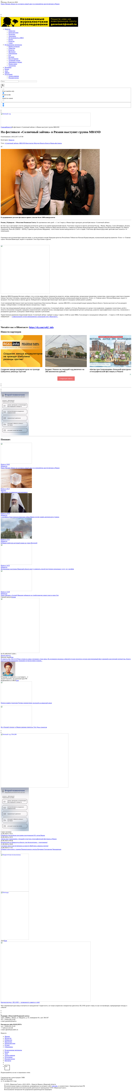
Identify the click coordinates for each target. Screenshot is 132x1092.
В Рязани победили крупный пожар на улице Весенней (19, 543)
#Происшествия (10, 1043)
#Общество (8, 1040)
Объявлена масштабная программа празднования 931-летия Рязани (23, 835)
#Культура (8, 1038)
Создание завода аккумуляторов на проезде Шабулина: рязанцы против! (24, 846)
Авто (6, 71)
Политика (12, 34)
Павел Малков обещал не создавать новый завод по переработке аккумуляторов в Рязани (30, 4)
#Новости (4, 466)
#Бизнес (3, 490)
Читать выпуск (6, 655)
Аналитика (12, 65)
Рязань (3, 9)
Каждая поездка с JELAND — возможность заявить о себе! (20, 1002)
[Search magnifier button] (2, 85)
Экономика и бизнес (15, 62)
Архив (13, 597)
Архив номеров (14, 76)
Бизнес (11, 39)
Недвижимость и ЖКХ (16, 38)
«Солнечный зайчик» (12, 143)
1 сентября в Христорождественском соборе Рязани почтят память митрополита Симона (30, 517)
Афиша (7, 72)
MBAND (22, 143)
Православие (13, 64)
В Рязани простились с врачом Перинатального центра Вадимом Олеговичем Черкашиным (31, 849)
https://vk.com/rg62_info (41, 327)
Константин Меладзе (32, 143)
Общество (12, 31)
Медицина (12, 52)
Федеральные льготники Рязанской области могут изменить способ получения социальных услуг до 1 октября (37, 569)
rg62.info (54, 1086)
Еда (10, 55)
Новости (7, 29)
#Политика (8, 1041)
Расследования (13, 58)
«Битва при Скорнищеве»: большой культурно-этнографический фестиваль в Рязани (29, 839)
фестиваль (58, 143)
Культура (11, 41)
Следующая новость (66, 378)
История (11, 57)
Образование (13, 53)
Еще (12, 657)
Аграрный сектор (14, 60)
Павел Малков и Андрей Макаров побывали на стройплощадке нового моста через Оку (30, 595)
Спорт (11, 43)
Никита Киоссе (45, 143)
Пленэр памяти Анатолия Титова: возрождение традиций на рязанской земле (26, 703)
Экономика (12, 36)
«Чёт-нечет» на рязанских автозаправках (14, 492)
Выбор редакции (14, 46)
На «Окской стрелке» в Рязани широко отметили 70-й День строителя (24, 727)
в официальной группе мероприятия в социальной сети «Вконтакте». (35, 316)
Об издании (8, 74)
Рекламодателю (14, 78)
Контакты (8, 1060)
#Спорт (7, 1045)
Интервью (8, 67)
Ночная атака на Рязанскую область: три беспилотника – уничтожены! (24, 842)
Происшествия (13, 32)
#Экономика (9, 1047)
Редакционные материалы (13, 45)
